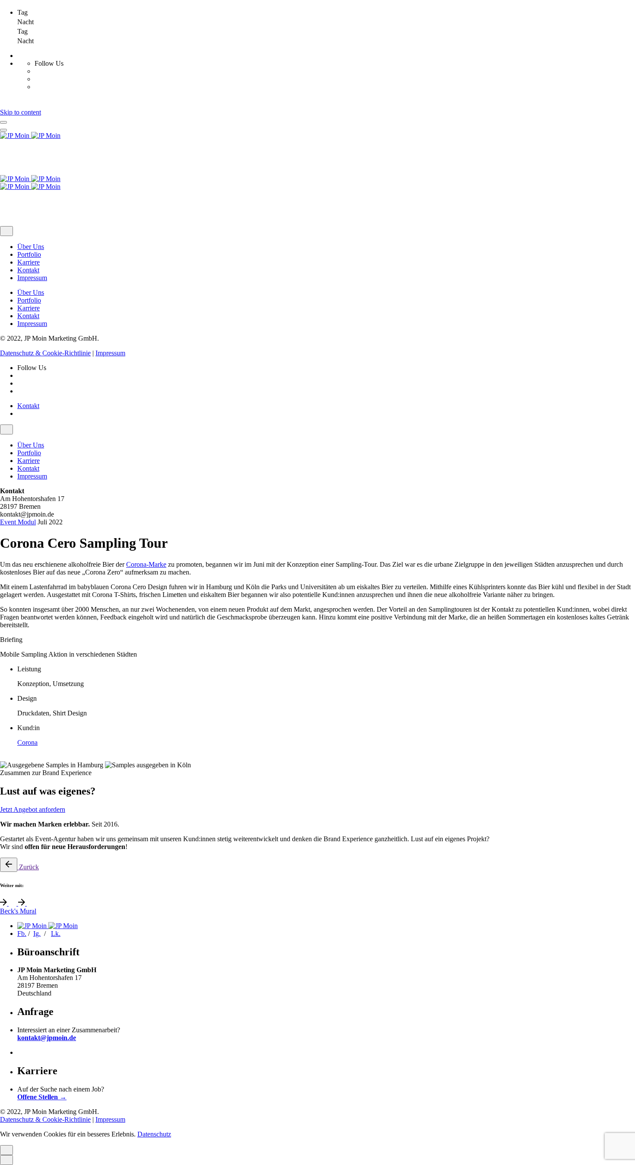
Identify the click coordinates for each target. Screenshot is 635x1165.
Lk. (55, 933)
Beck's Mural (18, 911)
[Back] (8, 865)
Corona (27, 742)
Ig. (37, 933)
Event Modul (18, 522)
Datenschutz (154, 1134)
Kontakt (28, 405)
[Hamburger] (3, 122)
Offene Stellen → (42, 1097)
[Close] (6, 231)
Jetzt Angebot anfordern (32, 809)
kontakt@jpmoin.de (46, 1037)
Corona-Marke (146, 564)
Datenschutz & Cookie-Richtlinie (45, 353)
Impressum (110, 353)
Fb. (21, 933)
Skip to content (20, 112)
